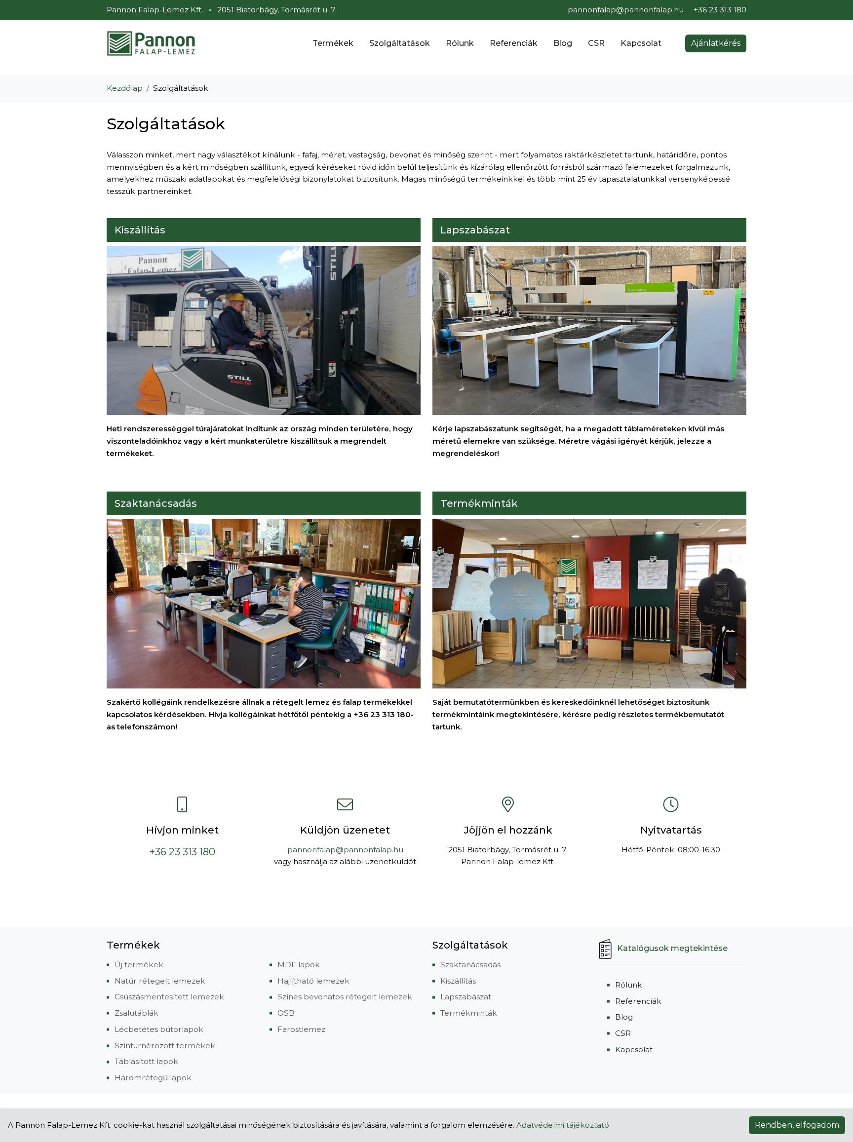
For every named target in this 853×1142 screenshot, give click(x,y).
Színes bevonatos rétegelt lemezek (344, 996)
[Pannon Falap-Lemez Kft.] (151, 43)
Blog (562, 43)
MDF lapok (298, 964)
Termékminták (479, 503)
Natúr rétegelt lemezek (160, 981)
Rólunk (460, 43)
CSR (596, 43)
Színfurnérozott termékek (165, 1045)
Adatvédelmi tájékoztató (562, 1125)
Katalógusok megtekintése (672, 948)
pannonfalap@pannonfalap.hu (626, 9)
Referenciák (514, 43)
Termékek (332, 43)
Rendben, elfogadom (797, 1125)
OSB (286, 1013)
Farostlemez (301, 1029)
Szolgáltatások (399, 43)
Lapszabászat (475, 230)
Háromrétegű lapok (153, 1077)
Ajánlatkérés (715, 43)
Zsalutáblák (136, 1013)
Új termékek (139, 964)
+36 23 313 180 (182, 852)
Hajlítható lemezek (313, 981)
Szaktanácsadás (156, 503)
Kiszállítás (140, 230)
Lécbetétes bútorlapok (159, 1029)
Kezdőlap (125, 88)
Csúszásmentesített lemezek (169, 996)
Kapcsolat (640, 43)
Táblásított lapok (146, 1061)
